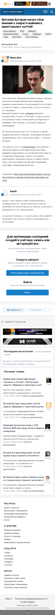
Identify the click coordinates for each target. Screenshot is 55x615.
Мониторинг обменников (16, 510)
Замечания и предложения (17, 542)
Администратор (11, 575)
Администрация (11, 533)
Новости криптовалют (31, 47)
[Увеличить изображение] (27, 79)
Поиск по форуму (12, 536)
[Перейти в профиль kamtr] (5, 193)
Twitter (7, 552)
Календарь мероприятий (16, 513)
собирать (29, 113)
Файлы (7, 539)
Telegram (8, 562)
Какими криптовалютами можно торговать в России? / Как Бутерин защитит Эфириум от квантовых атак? (22, 382)
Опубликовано (25, 61)
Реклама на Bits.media (14, 578)
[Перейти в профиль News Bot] (5, 59)
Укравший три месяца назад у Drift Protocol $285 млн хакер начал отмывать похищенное (23, 428)
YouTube (8, 565)
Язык (8, 598)
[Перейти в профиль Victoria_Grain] (48, 380)
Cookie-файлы (27, 602)
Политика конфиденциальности (31, 598)
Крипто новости (11, 508)
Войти (28, 292)
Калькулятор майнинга (15, 517)
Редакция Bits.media (13, 581)
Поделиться (15, 310)
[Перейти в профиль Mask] (47, 454)
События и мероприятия (15, 587)
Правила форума (12, 530)
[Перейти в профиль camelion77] (47, 426)
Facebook (8, 555)
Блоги (7, 520)
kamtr (13, 191)
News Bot (12, 44)
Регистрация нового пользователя (27, 273)
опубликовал (29, 147)
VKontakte (8, 559)
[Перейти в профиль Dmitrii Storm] (47, 478)
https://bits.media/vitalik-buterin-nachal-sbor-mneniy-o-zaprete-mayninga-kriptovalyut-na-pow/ (26, 177)
